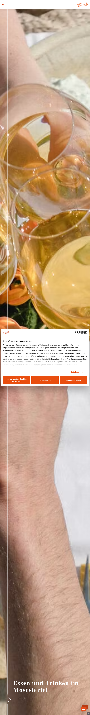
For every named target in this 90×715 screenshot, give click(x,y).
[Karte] (7, 4)
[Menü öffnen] (3, 4)
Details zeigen (76, 372)
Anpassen (44, 380)
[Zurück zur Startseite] (82, 4)
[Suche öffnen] (11, 4)
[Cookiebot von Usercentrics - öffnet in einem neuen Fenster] (77, 332)
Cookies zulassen (73, 380)
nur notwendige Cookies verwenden (16, 380)
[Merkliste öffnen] (9, 4)
